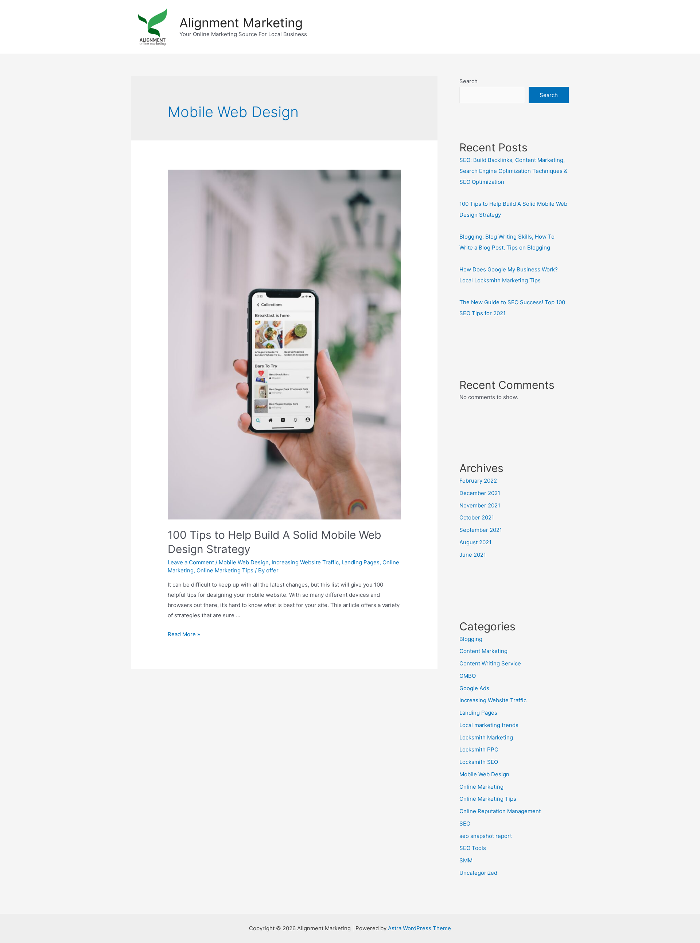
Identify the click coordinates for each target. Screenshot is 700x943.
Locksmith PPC (478, 749)
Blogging (470, 638)
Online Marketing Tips (225, 570)
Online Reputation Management (500, 811)
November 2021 (479, 505)
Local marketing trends (488, 725)
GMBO (467, 675)
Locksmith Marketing (486, 737)
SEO (464, 823)
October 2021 (476, 517)
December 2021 (479, 493)
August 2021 (475, 542)
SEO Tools (472, 848)
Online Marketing (481, 786)
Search (468, 81)
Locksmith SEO (478, 761)
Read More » (184, 634)
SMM (465, 860)
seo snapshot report (485, 835)
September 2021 (480, 529)
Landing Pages (361, 562)
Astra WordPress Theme (419, 928)
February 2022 (478, 480)
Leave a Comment (191, 562)
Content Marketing (483, 651)
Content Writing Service (490, 663)
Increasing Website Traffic (305, 562)
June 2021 (472, 554)
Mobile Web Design (244, 562)
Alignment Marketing (241, 22)
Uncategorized (478, 872)
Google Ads (474, 688)
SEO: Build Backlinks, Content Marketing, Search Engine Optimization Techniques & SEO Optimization (513, 170)
